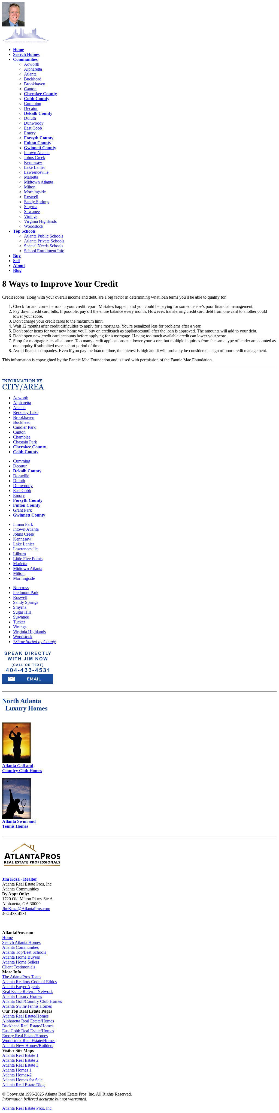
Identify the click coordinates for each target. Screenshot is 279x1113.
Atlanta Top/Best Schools (24, 952)
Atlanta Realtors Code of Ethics (29, 981)
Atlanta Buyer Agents (21, 986)
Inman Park (23, 524)
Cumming (32, 103)
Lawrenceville (36, 172)
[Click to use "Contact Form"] (27, 672)
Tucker (19, 622)
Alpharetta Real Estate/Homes (28, 1021)
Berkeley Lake (25, 412)
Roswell (31, 196)
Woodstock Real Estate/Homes (28, 1040)
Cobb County (36, 98)
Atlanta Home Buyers (21, 957)
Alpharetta (33, 69)
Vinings (30, 216)
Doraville (21, 475)
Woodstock (33, 226)
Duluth (30, 118)
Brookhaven (34, 84)
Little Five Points (28, 558)
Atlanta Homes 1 (16, 1070)
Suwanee (32, 211)
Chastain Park (25, 442)
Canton (30, 88)
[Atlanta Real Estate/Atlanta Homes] (32, 866)
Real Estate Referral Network (27, 991)
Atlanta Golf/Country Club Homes (32, 1001)
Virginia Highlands (40, 221)
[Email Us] (27, 682)
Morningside (35, 192)
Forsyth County (38, 138)
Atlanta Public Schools (43, 236)
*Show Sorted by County (34, 641)
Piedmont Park (25, 592)
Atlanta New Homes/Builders (27, 1045)
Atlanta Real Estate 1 (20, 1055)
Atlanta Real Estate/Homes (25, 1016)
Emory (30, 133)
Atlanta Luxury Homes (22, 996)
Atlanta (30, 74)
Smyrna (30, 206)
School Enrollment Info (44, 250)
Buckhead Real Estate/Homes (27, 1026)
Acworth (31, 64)
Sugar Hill (22, 612)
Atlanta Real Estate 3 (20, 1065)
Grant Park (22, 510)
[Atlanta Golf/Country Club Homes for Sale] (16, 762)
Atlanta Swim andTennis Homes (19, 824)
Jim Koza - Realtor (19, 879)
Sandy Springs (36, 201)
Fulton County (37, 142)
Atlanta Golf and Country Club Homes (22, 768)
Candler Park (24, 427)
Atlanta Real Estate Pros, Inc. (27, 1108)
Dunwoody (34, 123)
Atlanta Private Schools (44, 241)
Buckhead (32, 79)
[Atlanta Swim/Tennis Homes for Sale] (16, 817)
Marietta (31, 177)
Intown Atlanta (37, 152)
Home (7, 937)
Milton (29, 187)
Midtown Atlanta (38, 182)
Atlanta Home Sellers (20, 962)
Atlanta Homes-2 (17, 1075)
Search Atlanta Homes (21, 942)
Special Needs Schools (43, 246)
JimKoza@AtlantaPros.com (26, 908)
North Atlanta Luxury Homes (24, 704)
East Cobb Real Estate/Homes (28, 1030)
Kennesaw (33, 162)
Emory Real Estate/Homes (25, 1035)
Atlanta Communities (20, 947)
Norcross (21, 587)
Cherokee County (40, 93)
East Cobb (33, 128)
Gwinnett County (40, 147)
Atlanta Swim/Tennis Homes (27, 1006)
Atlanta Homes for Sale (22, 1080)
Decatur (31, 108)
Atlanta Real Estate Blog (23, 1084)
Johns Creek (34, 157)
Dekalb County (38, 113)
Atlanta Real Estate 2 (20, 1060)
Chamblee (22, 437)
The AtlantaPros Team (21, 976)
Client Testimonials (18, 967)
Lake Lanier (34, 167)
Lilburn (19, 553)
